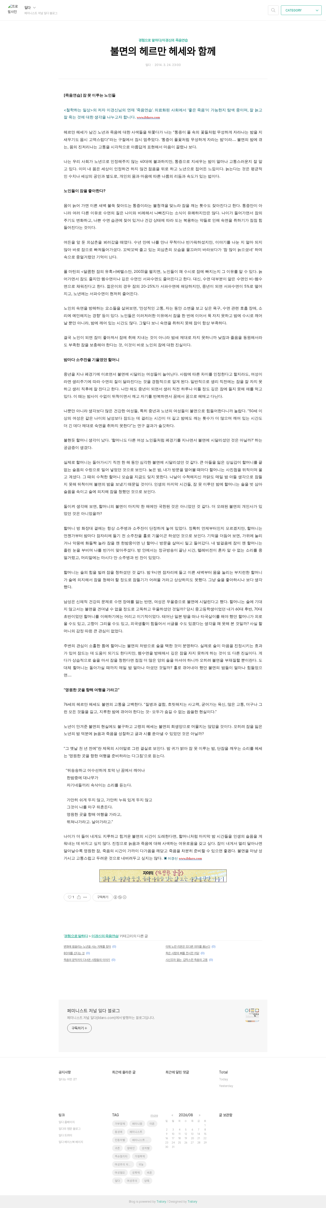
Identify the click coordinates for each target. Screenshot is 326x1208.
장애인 (131, 1148)
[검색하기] (273, 10)
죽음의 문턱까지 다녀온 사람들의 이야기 (87, 960)
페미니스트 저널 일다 (142, 1140)
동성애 (119, 1132)
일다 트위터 (65, 1135)
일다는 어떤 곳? (68, 1079)
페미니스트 (136, 1132)
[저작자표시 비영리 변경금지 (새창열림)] (120, 897)
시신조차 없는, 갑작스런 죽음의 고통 (187, 960)
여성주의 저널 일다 (124, 1164)
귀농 (141, 1164)
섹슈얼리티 (121, 1156)
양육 (147, 1181)
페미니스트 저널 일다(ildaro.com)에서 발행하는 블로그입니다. (111, 1018)
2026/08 (186, 1115)
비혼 (149, 1172)
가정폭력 (140, 1156)
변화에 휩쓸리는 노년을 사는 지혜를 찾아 (87, 946)
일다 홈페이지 (67, 1122)
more (154, 1115)
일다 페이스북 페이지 (71, 1142)
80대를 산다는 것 (74, 953)
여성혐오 (120, 1172)
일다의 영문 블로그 (69, 1129)
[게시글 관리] (85, 897)
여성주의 (132, 1181)
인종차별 (120, 1140)
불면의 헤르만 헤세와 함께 (163, 51)
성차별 (146, 1148)
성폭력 (136, 1172)
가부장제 (120, 1123)
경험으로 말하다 (76, 936)
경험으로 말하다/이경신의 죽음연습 (163, 40)
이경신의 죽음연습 (104, 936)
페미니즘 (137, 1123)
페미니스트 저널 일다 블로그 (93, 1010)
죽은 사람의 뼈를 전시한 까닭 (182, 953)
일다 (28, 8)
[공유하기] (79, 897)
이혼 (152, 1123)
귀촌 (117, 1148)
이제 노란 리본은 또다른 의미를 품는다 (188, 946)
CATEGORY (294, 10)
